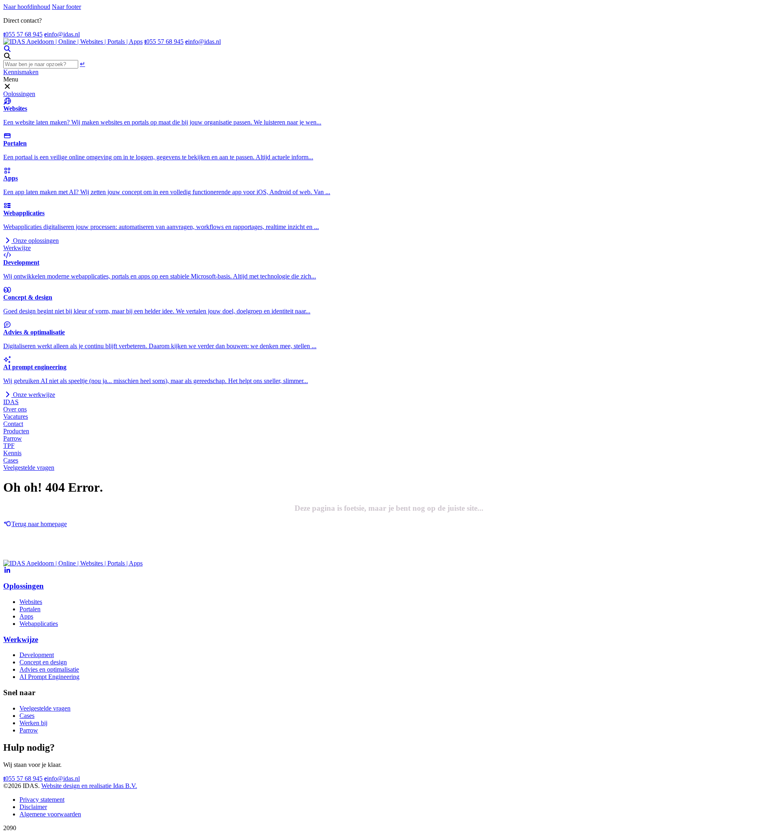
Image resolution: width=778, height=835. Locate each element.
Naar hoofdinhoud (26, 6)
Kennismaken (20, 72)
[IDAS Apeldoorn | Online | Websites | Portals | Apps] (73, 41)
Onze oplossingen (35, 240)
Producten (16, 431)
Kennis (12, 453)
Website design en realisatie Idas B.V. (89, 785)
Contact (13, 423)
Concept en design (43, 662)
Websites (30, 601)
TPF (9, 445)
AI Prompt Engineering (49, 676)
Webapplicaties (38, 623)
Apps (26, 616)
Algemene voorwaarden (50, 814)
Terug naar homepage (39, 523)
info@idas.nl (62, 34)
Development (36, 654)
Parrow (12, 438)
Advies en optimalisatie (49, 669)
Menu (10, 79)
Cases (10, 460)
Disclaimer (33, 806)
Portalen (30, 609)
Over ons (15, 409)
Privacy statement (41, 799)
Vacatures (15, 416)
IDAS (11, 401)
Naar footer (66, 6)
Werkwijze (17, 247)
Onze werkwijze (33, 394)
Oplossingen (19, 93)
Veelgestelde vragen (28, 467)
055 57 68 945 (23, 34)
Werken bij (33, 722)
